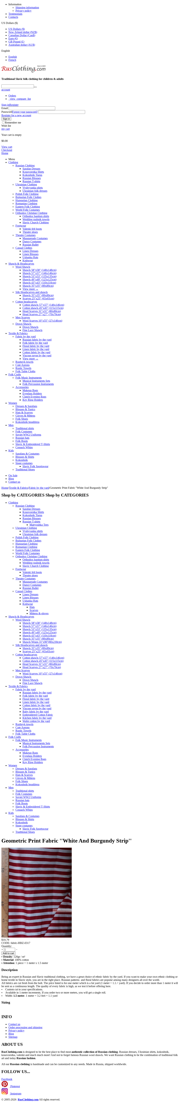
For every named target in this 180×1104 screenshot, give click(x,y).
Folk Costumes (23, 431)
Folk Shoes (21, 418)
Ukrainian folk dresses (34, 190)
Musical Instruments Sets (36, 380)
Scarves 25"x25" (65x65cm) (38, 298)
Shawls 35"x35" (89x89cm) (38, 285)
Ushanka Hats (30, 257)
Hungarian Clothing (26, 200)
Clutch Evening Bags (34, 396)
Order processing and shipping (25, 1027)
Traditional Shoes (25, 469)
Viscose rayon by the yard (36, 355)
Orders (12, 95)
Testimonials (15, 13)
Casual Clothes (23, 247)
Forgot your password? (25, 111)
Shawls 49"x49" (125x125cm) (39, 279)
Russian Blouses (31, 178)
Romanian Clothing (26, 203)
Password (6, 111)
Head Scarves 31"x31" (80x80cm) (41, 311)
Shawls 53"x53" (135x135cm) (39, 276)
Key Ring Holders (32, 399)
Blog (11, 478)
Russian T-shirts (31, 181)
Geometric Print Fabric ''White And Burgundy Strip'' (66, 840)
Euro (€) (13, 38)
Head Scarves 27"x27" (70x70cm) (41, 314)
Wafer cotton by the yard (36, 721)
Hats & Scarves (24, 412)
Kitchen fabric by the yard (37, 717)
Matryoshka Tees (39, 524)
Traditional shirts (24, 428)
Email (4, 108)
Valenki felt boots (32, 228)
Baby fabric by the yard (35, 711)
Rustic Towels (23, 368)
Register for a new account (16, 115)
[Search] (35, 87)
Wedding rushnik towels (35, 219)
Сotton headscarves (26, 301)
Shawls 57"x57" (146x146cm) (39, 273)
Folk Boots (21, 440)
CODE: (5, 942)
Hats (32, 607)
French (12, 59)
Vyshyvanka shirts (32, 187)
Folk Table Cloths (25, 371)
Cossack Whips (24, 447)
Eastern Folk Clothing (27, 206)
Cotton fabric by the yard (36, 352)
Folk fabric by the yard (35, 342)
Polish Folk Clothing (26, 193)
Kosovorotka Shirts (33, 171)
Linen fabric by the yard (35, 349)
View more (30, 288)
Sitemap (12, 1036)
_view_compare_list (19, 98)
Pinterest (15, 1086)
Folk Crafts (14, 374)
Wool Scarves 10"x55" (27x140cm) (42, 320)
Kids (11, 450)
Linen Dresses (30, 250)
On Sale (12, 475)
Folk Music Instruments (28, 377)
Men (11, 425)
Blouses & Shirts (24, 456)
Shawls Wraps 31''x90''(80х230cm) (42, 641)
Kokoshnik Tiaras (32, 174)
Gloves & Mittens (25, 415)
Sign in (5, 104)
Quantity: (6, 946)
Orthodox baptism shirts (35, 216)
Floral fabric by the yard (35, 345)
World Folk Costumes (27, 209)
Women (12, 402)
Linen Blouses (30, 254)
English (12, 56)
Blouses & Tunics (25, 409)
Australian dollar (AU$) (21, 44)
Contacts (13, 16)
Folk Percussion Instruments (38, 383)
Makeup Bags (30, 390)
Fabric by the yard (25, 336)
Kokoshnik (21, 459)
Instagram (15, 1093)
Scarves (34, 610)
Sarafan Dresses (31, 168)
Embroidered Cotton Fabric (37, 714)
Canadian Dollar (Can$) (21, 35)
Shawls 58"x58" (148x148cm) (39, 269)
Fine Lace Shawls (32, 330)
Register (13, 104)
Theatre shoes (30, 231)
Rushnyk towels (24, 361)
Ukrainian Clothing (26, 184)
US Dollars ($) (16, 28)
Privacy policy (23, 10)
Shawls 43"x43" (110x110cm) (39, 282)
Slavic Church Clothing (35, 222)
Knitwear (27, 260)
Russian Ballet (30, 244)
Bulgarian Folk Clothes (28, 197)
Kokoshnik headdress (27, 421)
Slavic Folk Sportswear (35, 466)
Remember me (13, 122)
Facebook (6, 1079)
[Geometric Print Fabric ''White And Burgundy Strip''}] (36, 936)
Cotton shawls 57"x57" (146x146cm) (43, 304)
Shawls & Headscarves (21, 263)
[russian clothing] (23, 72)
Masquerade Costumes (35, 238)
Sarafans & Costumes (27, 453)
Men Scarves (22, 317)
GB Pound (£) (16, 41)
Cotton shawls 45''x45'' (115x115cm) (42, 307)
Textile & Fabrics (18, 333)
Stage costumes (24, 463)
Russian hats (22, 437)
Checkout (6, 149)
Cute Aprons (22, 364)
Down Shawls (23, 323)
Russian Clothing (25, 165)
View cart (6, 146)
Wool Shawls (22, 266)
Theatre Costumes (25, 235)
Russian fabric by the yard (37, 339)
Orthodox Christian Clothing (31, 212)
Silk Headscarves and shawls (31, 292)
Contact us (14, 481)
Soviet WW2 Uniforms (28, 434)
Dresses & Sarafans (26, 406)
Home (4, 153)
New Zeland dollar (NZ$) (22, 32)
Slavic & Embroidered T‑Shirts (32, 444)
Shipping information (27, 7)
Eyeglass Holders (32, 393)
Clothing (13, 162)
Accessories (22, 387)
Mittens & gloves (39, 613)
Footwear (20, 225)
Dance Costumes (31, 241)
